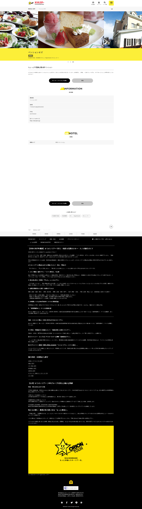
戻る (82, 80)
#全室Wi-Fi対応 (55, 216)
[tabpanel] (71, 29)
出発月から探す (31, 370)
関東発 (34, 234)
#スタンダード (86, 216)
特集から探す (31, 363)
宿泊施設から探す (32, 368)
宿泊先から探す (36, 230)
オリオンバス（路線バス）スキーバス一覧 (37, 373)
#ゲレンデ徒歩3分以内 (75, 216)
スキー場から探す (32, 366)
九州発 (70, 234)
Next (121, 30)
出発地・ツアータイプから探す (35, 361)
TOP (29, 230)
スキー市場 (30, 375)
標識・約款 (53, 239)
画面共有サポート (59, 242)
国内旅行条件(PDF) (46, 242)
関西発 (58, 234)
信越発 (95, 234)
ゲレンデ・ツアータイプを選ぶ (59, 80)
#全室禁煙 (64, 216)
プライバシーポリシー (73, 239)
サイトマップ (42, 239)
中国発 (83, 234)
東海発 (46, 234)
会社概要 (61, 239)
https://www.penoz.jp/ (35, 120)
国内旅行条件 (31, 239)
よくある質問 (33, 242)
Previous (20, 30)
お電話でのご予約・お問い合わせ (103, 239)
